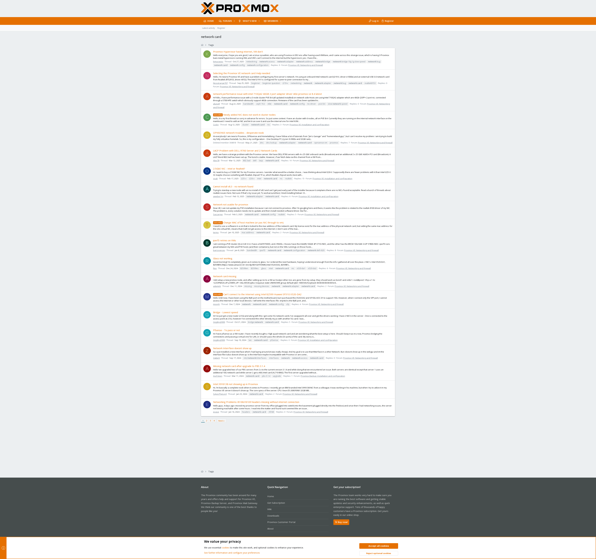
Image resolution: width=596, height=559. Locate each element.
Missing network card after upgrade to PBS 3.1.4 (239, 366)
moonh (216, 304)
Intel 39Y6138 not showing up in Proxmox (235, 384)
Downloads (273, 515)
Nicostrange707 (220, 83)
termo (216, 232)
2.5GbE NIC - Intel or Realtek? (229, 168)
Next (220, 420)
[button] (234, 21)
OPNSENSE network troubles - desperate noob (238, 132)
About (270, 528)
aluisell (216, 103)
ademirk (217, 286)
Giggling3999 (219, 322)
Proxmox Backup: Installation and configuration (323, 376)
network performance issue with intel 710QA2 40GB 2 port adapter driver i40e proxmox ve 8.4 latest (267, 93)
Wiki (269, 509)
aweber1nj (218, 196)
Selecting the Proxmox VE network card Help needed (241, 73)
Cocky (216, 124)
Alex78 (216, 160)
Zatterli (216, 358)
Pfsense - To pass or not (226, 330)
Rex (215, 268)
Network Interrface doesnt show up (232, 348)
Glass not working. (223, 258)
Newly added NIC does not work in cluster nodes (245, 114)
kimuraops (218, 61)
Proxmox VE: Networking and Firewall (305, 65)
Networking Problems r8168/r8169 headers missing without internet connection (256, 401)
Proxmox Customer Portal (281, 522)
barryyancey (219, 250)
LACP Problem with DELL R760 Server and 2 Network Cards (245, 150)
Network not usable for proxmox (230, 204)
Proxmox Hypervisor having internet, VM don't (238, 51)
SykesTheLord (220, 394)
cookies (225, 547)
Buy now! (343, 522)
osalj (215, 178)
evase (216, 411)
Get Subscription (276, 502)
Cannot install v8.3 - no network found (233, 186)
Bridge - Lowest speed (225, 312)
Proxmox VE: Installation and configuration (309, 124)
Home (270, 496)
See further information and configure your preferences (232, 552)
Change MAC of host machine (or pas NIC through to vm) (249, 222)
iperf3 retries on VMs (224, 240)
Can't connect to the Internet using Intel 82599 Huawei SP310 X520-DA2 (257, 294)
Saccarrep (218, 214)
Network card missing (224, 276)
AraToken (217, 376)
